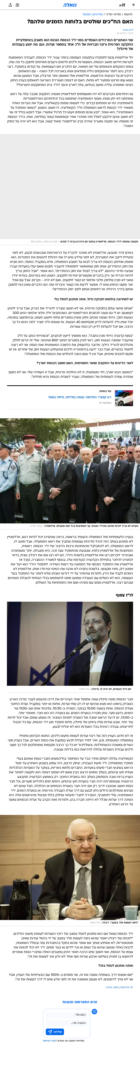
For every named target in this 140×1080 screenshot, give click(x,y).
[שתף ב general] (10, 5)
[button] (122, 5)
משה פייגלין (112, 987)
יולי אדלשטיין (126, 987)
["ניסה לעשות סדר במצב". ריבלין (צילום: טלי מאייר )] (70, 870)
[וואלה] (70, 5)
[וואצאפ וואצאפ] (17, 5)
